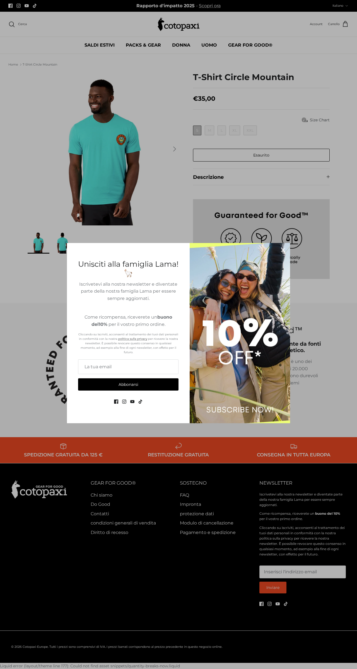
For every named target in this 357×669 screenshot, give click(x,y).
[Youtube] (132, 402)
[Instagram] (124, 402)
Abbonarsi (128, 384)
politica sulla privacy (132, 339)
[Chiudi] (283, 250)
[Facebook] (116, 402)
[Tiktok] (140, 402)
